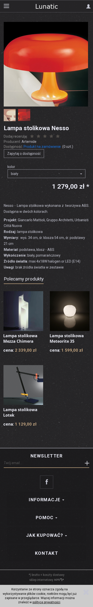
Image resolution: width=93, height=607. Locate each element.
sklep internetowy (41, 580)
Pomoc (45, 517)
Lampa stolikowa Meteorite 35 (67, 338)
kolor (11, 167)
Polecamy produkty (24, 279)
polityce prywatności (46, 602)
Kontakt (46, 553)
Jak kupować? (45, 535)
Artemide (29, 142)
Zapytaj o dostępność (24, 154)
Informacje (45, 499)
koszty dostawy (53, 575)
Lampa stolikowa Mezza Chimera (20, 338)
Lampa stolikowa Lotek (20, 412)
